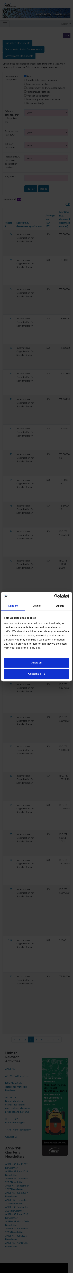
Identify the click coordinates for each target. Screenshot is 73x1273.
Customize (34, 673)
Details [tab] (36, 605)
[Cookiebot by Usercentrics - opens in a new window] (54, 596)
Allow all (36, 662)
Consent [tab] (13, 605)
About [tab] (60, 605)
